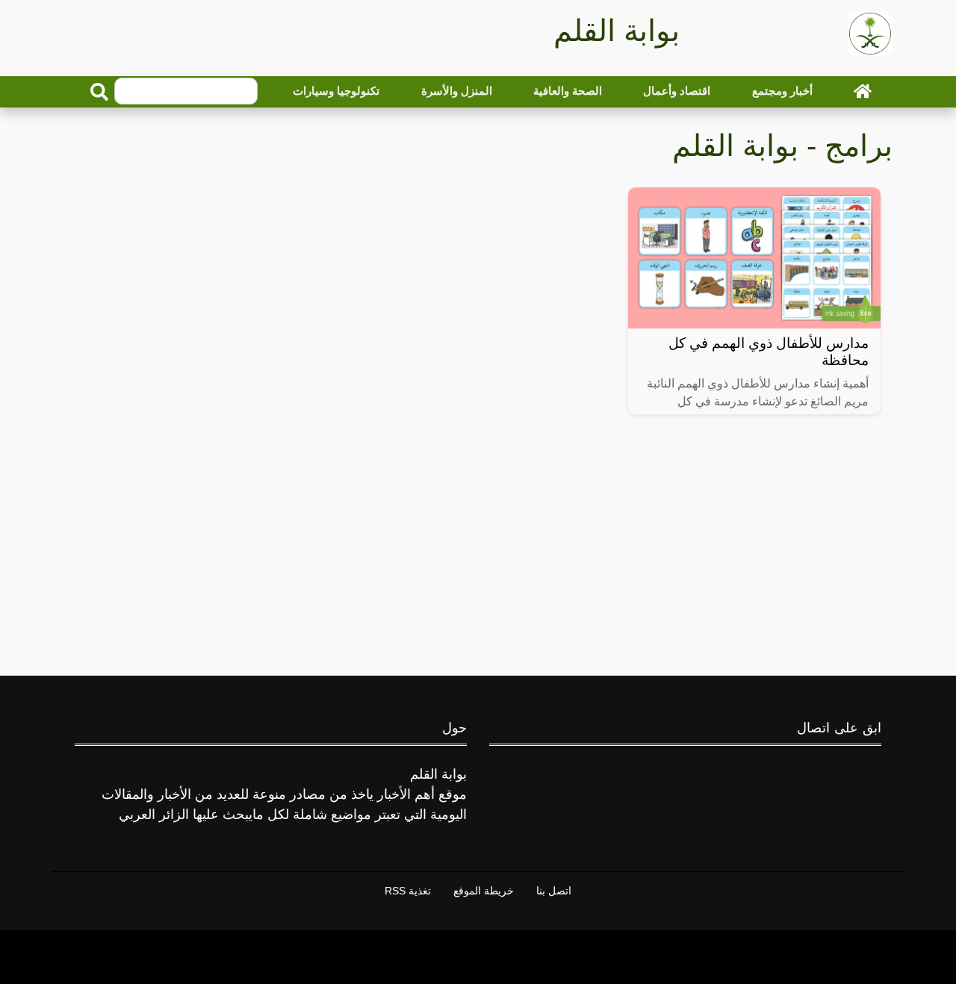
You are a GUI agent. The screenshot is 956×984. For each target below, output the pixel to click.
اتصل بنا (553, 891)
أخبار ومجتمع (782, 90)
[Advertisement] (478, 557)
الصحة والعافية (567, 90)
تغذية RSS (408, 891)
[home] (863, 91)
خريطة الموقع (483, 891)
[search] (99, 91)
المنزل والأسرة (456, 90)
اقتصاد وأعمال (676, 90)
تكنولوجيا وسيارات (336, 90)
